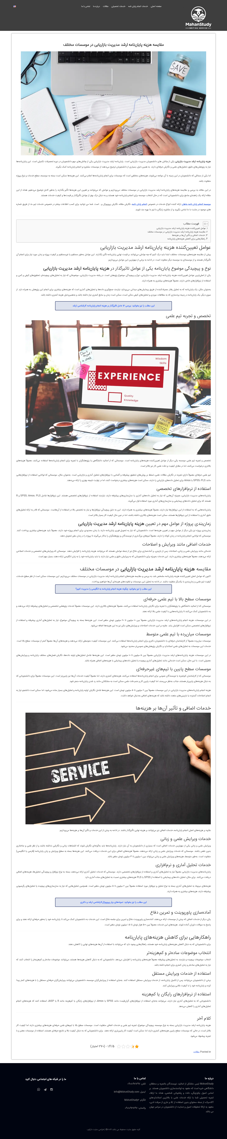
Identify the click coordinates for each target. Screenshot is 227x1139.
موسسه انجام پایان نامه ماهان (196, 204)
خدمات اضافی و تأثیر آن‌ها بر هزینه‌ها (188, 235)
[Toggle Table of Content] (204, 223)
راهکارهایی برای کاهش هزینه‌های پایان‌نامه (186, 239)
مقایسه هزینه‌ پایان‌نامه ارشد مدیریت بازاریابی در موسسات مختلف (176, 232)
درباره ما (96, 6)
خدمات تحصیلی (118, 6)
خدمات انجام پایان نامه (138, 6)
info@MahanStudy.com (126, 1092)
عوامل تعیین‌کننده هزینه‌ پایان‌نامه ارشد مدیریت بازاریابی (181, 228)
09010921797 (134, 1084)
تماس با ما (85, 6)
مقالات (105, 6)
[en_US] (14, 6)
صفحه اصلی (156, 6)
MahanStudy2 (131, 1100)
